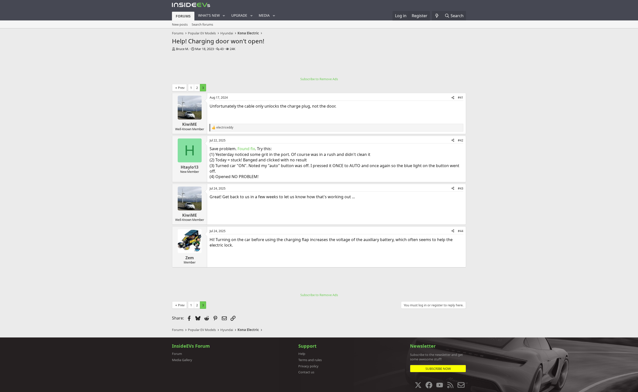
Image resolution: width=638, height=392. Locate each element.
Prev (181, 87)
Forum (177, 353)
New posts (180, 24)
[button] (224, 15)
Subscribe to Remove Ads (319, 79)
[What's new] (437, 15)
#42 (460, 140)
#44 (460, 231)
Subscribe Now (438, 368)
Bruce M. (182, 49)
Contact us (306, 372)
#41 (460, 97)
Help (301, 353)
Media (264, 15)
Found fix (246, 148)
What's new (209, 15)
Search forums (202, 24)
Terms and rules (310, 360)
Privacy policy (308, 366)
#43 (460, 188)
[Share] (453, 98)
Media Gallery (182, 360)
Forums (183, 16)
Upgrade (239, 15)
